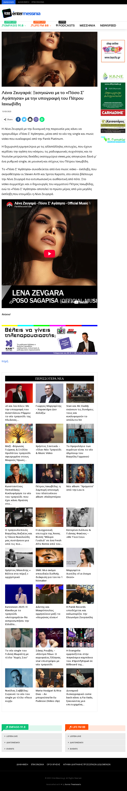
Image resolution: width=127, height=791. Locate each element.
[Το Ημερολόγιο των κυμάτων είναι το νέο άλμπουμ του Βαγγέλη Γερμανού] (80, 433)
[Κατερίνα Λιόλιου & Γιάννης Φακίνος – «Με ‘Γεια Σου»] (80, 517)
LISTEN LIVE (12, 736)
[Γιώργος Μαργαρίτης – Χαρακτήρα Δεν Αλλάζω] (49, 393)
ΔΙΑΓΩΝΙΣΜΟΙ (13, 742)
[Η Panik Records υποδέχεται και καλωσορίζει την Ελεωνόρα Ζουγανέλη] (80, 594)
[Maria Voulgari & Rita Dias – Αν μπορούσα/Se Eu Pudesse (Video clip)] (49, 678)
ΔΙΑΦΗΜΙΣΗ (23, 2)
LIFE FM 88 (41, 24)
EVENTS (10, 749)
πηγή (5, 361)
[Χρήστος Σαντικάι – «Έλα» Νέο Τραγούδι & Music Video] (49, 433)
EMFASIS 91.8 (13, 24)
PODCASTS (67, 24)
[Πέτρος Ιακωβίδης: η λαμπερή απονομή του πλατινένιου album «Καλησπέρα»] (49, 473)
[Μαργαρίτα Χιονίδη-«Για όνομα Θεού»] (80, 557)
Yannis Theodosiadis (73, 784)
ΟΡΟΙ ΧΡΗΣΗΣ (53, 764)
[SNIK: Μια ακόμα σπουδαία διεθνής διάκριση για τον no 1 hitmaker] (49, 557)
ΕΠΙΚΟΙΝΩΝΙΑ (38, 2)
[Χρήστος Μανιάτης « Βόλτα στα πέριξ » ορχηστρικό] (19, 557)
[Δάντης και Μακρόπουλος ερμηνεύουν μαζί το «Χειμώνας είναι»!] (49, 594)
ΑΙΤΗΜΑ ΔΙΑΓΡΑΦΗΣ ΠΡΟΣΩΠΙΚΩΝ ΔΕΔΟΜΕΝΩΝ (86, 764)
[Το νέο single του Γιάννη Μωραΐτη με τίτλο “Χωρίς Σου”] (19, 637)
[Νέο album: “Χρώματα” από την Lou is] (80, 473)
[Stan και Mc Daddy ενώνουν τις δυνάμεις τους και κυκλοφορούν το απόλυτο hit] (80, 393)
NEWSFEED (108, 25)
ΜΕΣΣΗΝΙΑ (87, 25)
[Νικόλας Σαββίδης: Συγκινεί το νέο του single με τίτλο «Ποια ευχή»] (19, 678)
